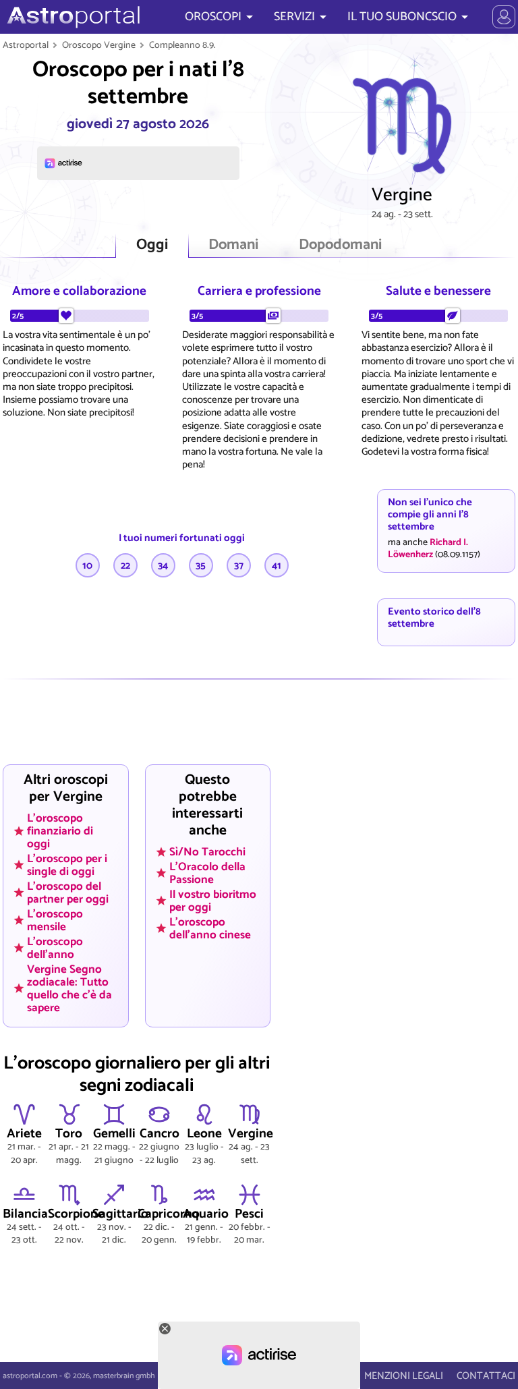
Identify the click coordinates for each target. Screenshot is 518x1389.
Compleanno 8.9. (182, 45)
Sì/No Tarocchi (207, 852)
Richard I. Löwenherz (428, 548)
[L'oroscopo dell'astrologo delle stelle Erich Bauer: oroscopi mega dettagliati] (72, 17)
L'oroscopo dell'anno (55, 947)
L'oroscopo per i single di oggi (67, 865)
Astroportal (26, 45)
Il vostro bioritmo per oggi (212, 901)
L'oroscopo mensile (55, 920)
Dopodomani (340, 245)
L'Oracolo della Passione (207, 873)
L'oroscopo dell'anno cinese (210, 928)
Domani (233, 245)
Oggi (152, 245)
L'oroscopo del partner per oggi (68, 893)
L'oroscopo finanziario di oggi (60, 831)
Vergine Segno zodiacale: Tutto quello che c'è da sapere (69, 988)
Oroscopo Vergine (99, 45)
